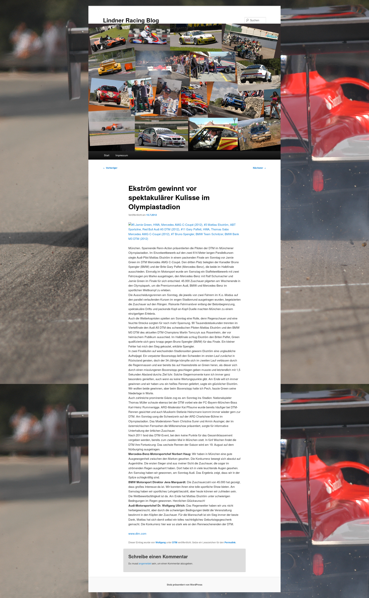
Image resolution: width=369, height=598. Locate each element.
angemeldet (145, 563)
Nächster (259, 168)
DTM (174, 542)
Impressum (122, 155)
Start (106, 155)
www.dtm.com (137, 533)
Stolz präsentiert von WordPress (184, 584)
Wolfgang (160, 542)
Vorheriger (110, 168)
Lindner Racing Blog (131, 20)
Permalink (230, 542)
